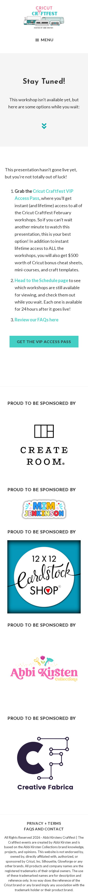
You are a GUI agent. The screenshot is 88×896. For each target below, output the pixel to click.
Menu (47, 39)
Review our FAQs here (36, 319)
